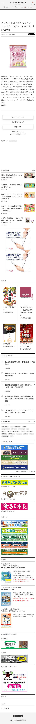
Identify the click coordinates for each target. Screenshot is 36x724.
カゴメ (23, 431)
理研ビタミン (12, 433)
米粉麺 (24, 426)
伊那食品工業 (5, 436)
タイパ (31, 433)
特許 (12, 436)
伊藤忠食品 (17, 426)
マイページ (18, 716)
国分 (28, 429)
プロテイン (14, 429)
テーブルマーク (5, 429)
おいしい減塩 (16, 431)
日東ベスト (21, 429)
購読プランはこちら (18, 117)
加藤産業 (26, 433)
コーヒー (19, 433)
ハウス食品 (29, 431)
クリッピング (19, 7)
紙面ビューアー (10, 7)
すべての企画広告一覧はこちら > (25, 471)
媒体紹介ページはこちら (8, 486)
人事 (12, 426)
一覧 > (33, 170)
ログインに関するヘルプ (18, 134)
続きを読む (17, 127)
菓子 (3, 34)
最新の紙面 (29, 7)
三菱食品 (4, 433)
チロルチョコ (13, 140)
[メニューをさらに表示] (2, 2)
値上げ (9, 431)
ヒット (3, 431)
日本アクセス (5, 426)
